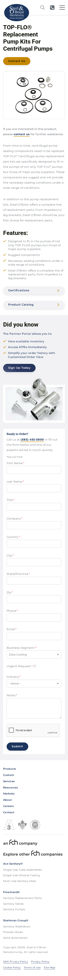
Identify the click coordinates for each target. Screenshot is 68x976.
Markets (8, 793)
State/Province (18, 574)
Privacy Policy (40, 961)
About (7, 799)
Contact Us (16, 61)
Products (9, 768)
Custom (8, 775)
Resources (10, 787)
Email (11, 629)
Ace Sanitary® (13, 863)
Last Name (15, 481)
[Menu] (62, 7)
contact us (22, 134)
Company (14, 518)
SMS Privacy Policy (15, 961)
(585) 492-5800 (52, 7)
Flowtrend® (11, 892)
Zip (10, 592)
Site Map (49, 967)
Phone (12, 610)
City (10, 555)
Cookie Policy (12, 967)
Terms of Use (32, 967)
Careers (8, 806)
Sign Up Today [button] (19, 367)
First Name (15, 463)
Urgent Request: (20, 666)
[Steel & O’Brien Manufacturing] (16, 12)
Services (9, 781)
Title (10, 500)
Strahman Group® (15, 920)
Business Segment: (22, 647)
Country (13, 537)
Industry (14, 676)
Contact (8, 812)
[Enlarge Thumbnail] (34, 95)
